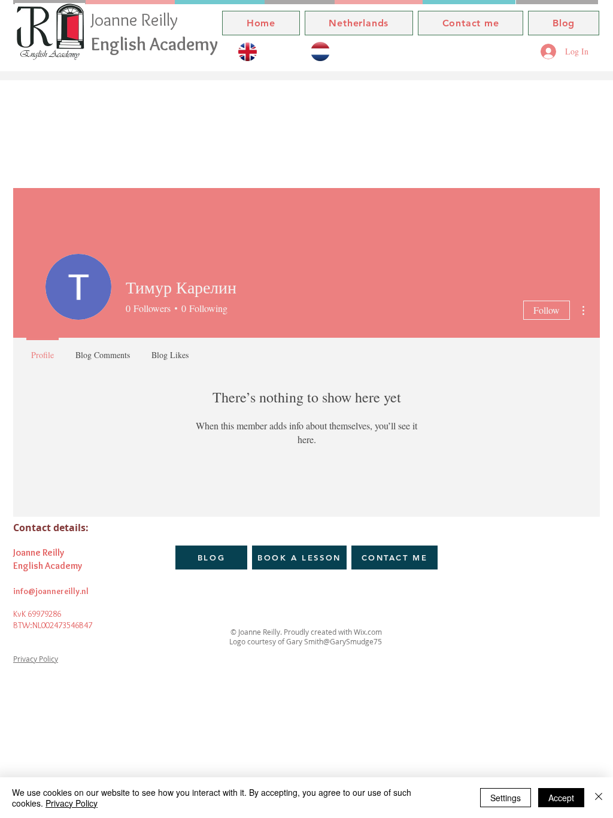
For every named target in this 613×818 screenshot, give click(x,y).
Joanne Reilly (136, 19)
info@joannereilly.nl (51, 591)
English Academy (154, 44)
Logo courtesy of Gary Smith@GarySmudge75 (306, 641)
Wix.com (367, 632)
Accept (561, 798)
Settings (505, 798)
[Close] (598, 797)
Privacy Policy (35, 659)
